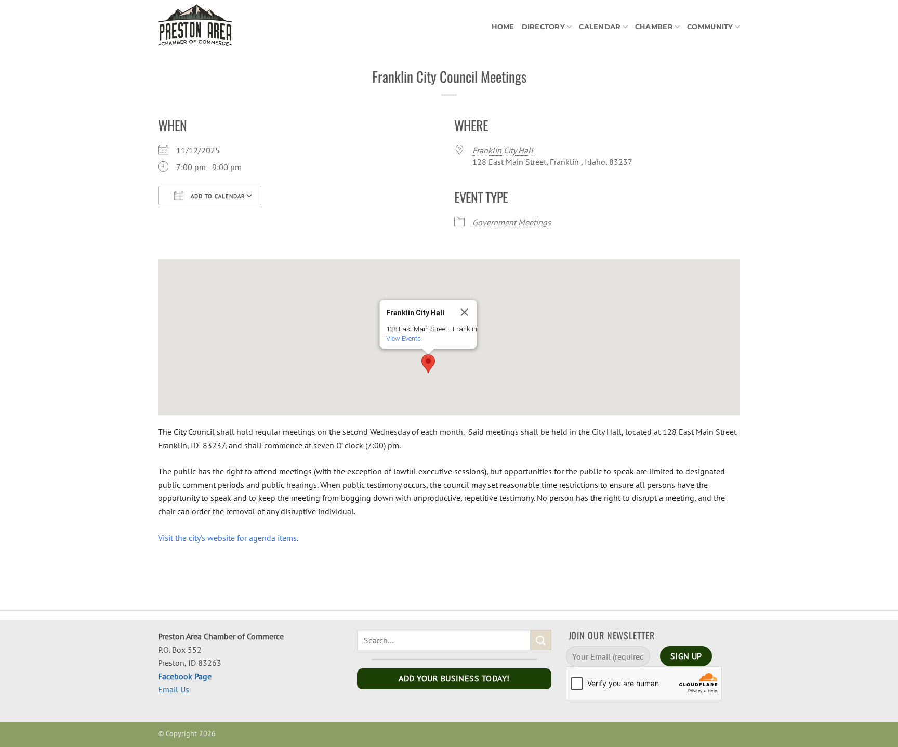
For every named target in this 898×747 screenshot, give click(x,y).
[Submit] (541, 640)
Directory (543, 27)
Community (710, 27)
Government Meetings (511, 222)
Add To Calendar (217, 196)
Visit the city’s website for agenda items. (228, 538)
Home (503, 27)
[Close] (464, 312)
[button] (428, 364)
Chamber (654, 27)
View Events (403, 338)
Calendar (599, 27)
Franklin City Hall (502, 150)
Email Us (173, 689)
